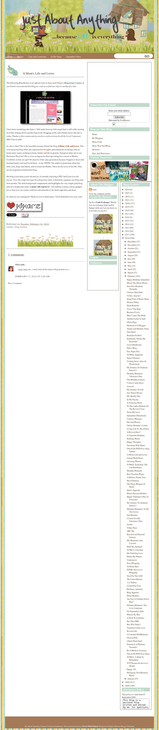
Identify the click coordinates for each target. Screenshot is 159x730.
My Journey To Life (135, 389)
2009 (127, 682)
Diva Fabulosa (133, 480)
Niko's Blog (132, 348)
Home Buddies (133, 595)
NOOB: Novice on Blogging (134, 571)
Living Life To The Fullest (138, 428)
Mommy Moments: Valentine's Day (135, 375)
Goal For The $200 (135, 575)
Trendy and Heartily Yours (138, 328)
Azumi (129, 524)
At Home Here (133, 566)
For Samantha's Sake (135, 611)
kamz (94, 189)
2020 (127, 203)
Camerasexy (132, 559)
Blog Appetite (133, 592)
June (130, 262)
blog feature (21, 226)
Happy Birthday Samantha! (138, 279)
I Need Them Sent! (134, 641)
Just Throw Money (135, 392)
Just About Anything (32, 726)
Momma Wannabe (134, 470)
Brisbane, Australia (135, 589)
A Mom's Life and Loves (38, 73)
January (131, 678)
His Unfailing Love (135, 553)
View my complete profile (100, 193)
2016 (127, 217)
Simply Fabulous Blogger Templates (121, 726)
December (132, 241)
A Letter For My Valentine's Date (135, 519)
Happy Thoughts (134, 442)
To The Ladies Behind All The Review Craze (138, 407)
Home (10, 56)
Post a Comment (15, 283)
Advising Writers (134, 461)
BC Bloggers (97, 138)
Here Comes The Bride (136, 315)
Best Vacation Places (135, 474)
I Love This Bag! (134, 308)
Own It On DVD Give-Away (138, 653)
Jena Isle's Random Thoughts (135, 287)
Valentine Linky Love (136, 627)
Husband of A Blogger (136, 325)
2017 (127, 213)
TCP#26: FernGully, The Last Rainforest (137, 466)
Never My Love (133, 412)
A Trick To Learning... (136, 617)
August (131, 255)
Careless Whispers (134, 418)
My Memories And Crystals (135, 542)
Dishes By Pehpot (134, 556)
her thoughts (46, 149)
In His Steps (56, 56)
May (130, 265)
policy (129, 694)
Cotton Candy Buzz (135, 382)
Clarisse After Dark (135, 292)
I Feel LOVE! (132, 637)
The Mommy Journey (136, 379)
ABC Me (130, 531)
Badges (20, 56)
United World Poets (135, 458)
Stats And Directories (101, 153)
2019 (127, 206)
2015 (127, 220)
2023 (127, 192)
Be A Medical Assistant (137, 650)
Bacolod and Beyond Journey (136, 536)
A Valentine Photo (134, 402)
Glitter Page (132, 322)
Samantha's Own (73, 56)
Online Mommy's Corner (137, 425)
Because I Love (133, 312)
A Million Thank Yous (136, 477)
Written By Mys (133, 614)
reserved (130, 386)
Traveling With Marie (136, 445)
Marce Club (97, 141)
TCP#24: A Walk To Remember (135, 658)
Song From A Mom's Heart (138, 299)
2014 (127, 224)
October (131, 248)
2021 (127, 199)
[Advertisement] (108, 82)
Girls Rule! (131, 332)
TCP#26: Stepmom (135, 354)
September (132, 251)
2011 (127, 234)
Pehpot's (60, 83)
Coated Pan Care (134, 585)
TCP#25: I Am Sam (135, 549)
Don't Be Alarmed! (134, 546)
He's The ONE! (133, 621)
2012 (127, 231)
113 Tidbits (132, 582)
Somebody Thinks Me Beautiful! (136, 340)
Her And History (134, 422)
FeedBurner (125, 120)
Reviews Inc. (132, 631)
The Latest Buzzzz (134, 579)
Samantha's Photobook (136, 415)
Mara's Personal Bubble (137, 493)
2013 (127, 227)
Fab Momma (132, 515)
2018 (127, 210)
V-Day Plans (132, 527)
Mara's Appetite (133, 490)
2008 (127, 685)
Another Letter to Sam (136, 318)
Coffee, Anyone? (134, 295)
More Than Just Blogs (101, 145)
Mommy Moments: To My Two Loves (138, 510)
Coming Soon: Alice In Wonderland (136, 362)
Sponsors (96, 149)
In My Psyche (132, 399)
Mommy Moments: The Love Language (137, 606)
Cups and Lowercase (37, 56)
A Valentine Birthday (136, 435)
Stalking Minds (133, 438)
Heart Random (133, 305)
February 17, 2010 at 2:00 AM (32, 276)
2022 (127, 196)
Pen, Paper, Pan (133, 351)
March (131, 272)
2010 (127, 238)
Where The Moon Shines (137, 282)
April (130, 269)
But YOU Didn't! (134, 624)
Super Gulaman (133, 358)
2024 (127, 189)
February (132, 276)
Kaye (50, 83)
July (130, 258)
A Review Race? (134, 432)
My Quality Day (134, 396)
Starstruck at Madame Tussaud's (136, 645)
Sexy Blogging (133, 563)
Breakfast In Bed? (134, 335)
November (132, 244)
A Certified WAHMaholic (137, 634)
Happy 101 (131, 669)
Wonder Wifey (133, 302)
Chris (17, 264)
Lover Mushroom (134, 344)
